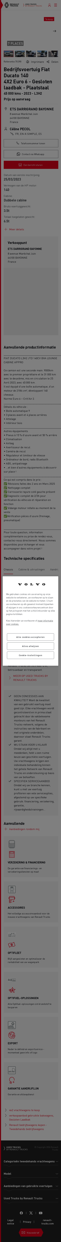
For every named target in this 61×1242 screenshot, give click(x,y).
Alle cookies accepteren (30, 637)
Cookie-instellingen (30, 655)
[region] (30, 621)
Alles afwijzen (30, 646)
